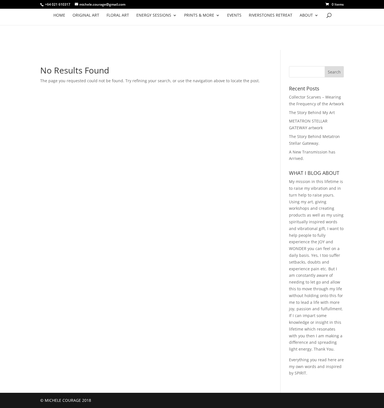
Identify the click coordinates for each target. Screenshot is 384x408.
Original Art (86, 15)
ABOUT (306, 15)
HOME (59, 15)
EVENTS (234, 15)
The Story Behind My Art (312, 112)
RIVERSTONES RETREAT (270, 15)
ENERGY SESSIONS (153, 15)
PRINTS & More (199, 15)
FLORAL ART (118, 15)
